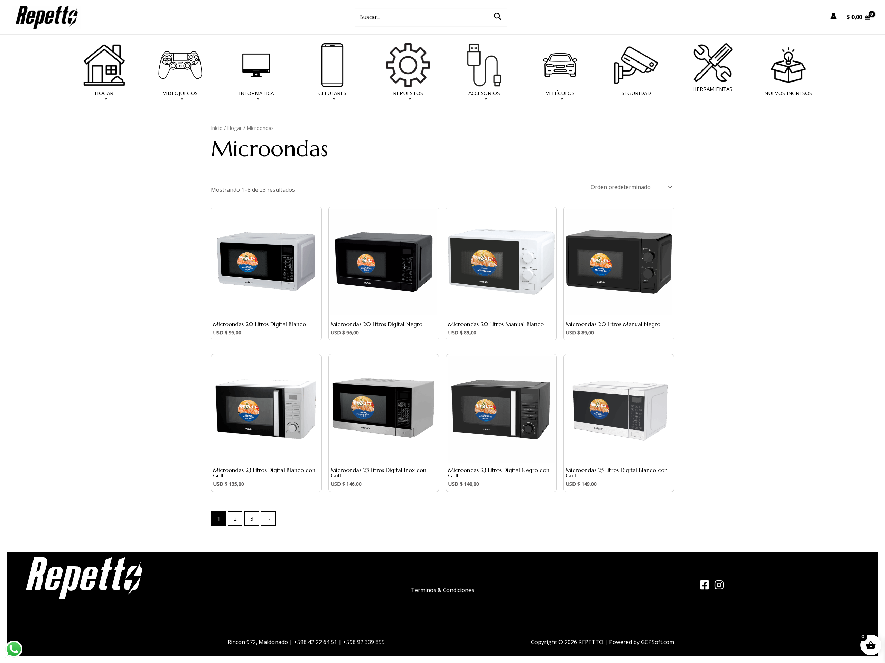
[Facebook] (704, 585)
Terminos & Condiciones (442, 590)
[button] (498, 17)
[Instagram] (719, 585)
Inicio (217, 127)
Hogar (234, 127)
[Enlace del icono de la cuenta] (833, 16)
